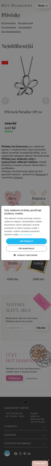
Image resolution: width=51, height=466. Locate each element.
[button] (25, 255)
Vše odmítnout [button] (26, 248)
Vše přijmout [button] (26, 241)
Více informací (26, 235)
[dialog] (25, 233)
